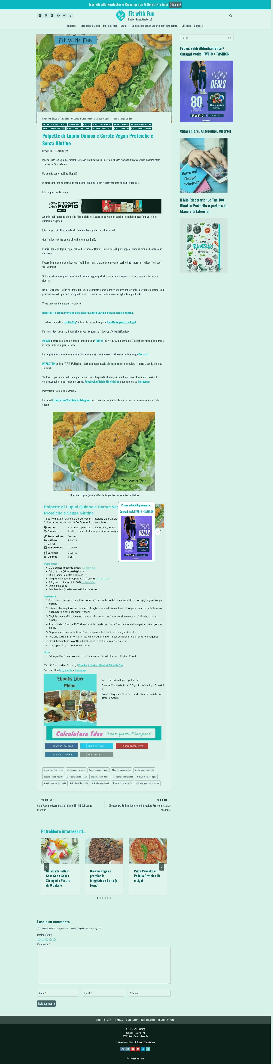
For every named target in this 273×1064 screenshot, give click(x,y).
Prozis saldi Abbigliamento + (136, 505)
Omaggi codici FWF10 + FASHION (136, 511)
